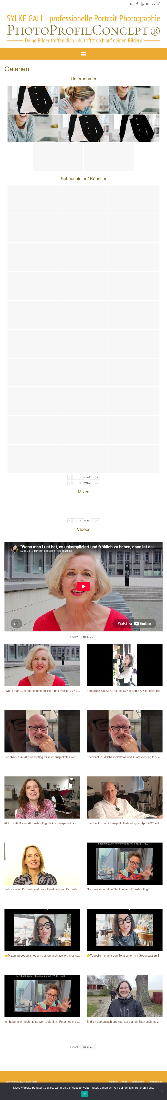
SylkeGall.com (28, 1082)
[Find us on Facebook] (137, 3)
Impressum (137, 1081)
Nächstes (88, 637)
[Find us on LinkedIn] (153, 3)
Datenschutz (155, 1081)
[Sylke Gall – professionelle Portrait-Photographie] (83, 28)
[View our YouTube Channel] (142, 3)
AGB (124, 1081)
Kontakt (113, 1081)
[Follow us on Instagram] (148, 3)
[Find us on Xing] (158, 3)
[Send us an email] (132, 3)
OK (85, 1094)
